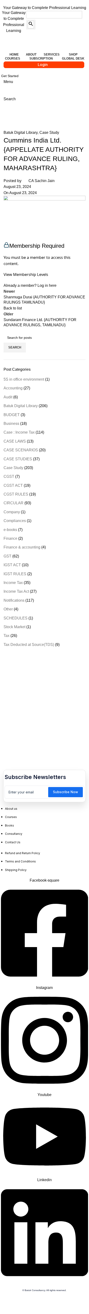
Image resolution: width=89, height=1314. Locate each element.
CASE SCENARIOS (21, 450)
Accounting (13, 388)
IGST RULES (15, 574)
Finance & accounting (22, 547)
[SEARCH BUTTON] (31, 25)
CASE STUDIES (18, 459)
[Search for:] (51, 14)
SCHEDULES (16, 618)
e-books (10, 530)
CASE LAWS (15, 441)
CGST (9, 476)
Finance (10, 538)
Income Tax (13, 583)
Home (9, 117)
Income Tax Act (16, 591)
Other (8, 609)
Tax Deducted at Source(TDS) (29, 645)
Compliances (15, 521)
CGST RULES (16, 494)
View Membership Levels (26, 274)
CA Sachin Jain (41, 181)
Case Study (49, 133)
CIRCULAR (13, 503)
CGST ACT (13, 485)
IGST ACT (12, 565)
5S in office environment (24, 379)
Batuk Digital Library (37, 117)
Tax (6, 636)
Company (12, 512)
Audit (8, 397)
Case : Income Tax (19, 432)
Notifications (14, 600)
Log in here (46, 285)
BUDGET (12, 415)
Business (11, 424)
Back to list (13, 308)
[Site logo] (30, 43)
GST (7, 556)
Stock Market (14, 627)
